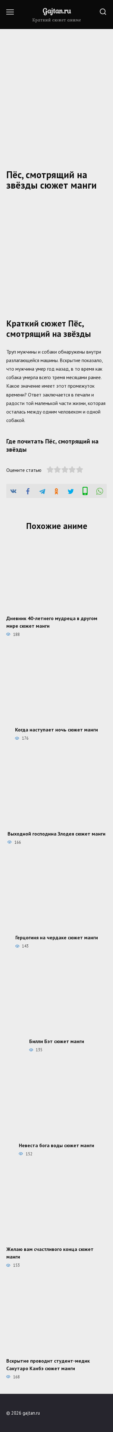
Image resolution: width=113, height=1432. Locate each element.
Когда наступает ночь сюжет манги (56, 729)
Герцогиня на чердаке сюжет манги (56, 937)
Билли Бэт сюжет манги (56, 1041)
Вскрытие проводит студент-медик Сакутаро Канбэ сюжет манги (48, 1364)
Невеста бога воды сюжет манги (56, 1145)
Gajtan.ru (57, 10)
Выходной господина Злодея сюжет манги (56, 833)
